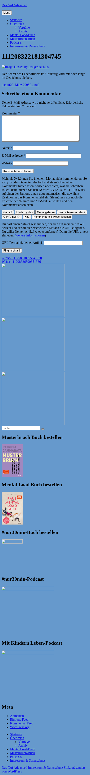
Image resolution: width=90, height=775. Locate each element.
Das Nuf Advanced (14, 5)
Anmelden (17, 716)
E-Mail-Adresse (13, 155)
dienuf (6, 84)
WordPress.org (20, 727)
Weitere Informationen (30, 235)
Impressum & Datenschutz (27, 46)
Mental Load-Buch (22, 35)
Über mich (17, 23)
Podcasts (16, 42)
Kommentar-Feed (21, 723)
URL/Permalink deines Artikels (22, 242)
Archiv (23, 31)
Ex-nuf (34, 84)
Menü (6, 12)
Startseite (16, 20)
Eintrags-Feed (19, 719)
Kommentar (11, 113)
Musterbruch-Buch (22, 39)
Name (7, 148)
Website (7, 163)
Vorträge (24, 27)
